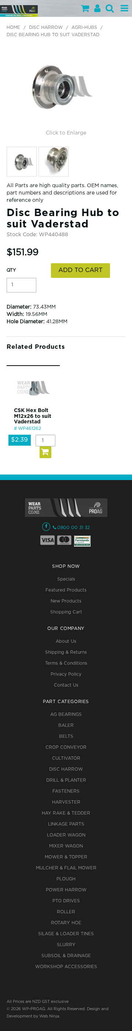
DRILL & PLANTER (66, 780)
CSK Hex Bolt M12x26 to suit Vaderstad (32, 416)
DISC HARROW (46, 28)
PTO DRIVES (66, 901)
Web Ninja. (49, 1016)
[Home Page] (19, 11)
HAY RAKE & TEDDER (66, 813)
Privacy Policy (66, 674)
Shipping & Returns (66, 652)
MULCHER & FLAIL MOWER (66, 868)
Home (13, 28)
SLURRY (66, 945)
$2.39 (19, 440)
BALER (66, 726)
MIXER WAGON (66, 846)
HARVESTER (66, 802)
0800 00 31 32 (73, 528)
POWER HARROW (66, 890)
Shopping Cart (66, 612)
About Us (66, 641)
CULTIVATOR (66, 758)
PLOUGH (66, 879)
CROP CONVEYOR (66, 747)
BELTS (66, 736)
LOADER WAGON (66, 835)
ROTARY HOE (66, 923)
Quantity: (11, 270)
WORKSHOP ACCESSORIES (66, 967)
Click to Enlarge (66, 133)
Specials (66, 579)
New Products (66, 601)
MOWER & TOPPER (66, 857)
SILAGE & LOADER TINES (66, 934)
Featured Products (66, 590)
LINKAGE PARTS (66, 824)
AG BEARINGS (66, 715)
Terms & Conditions (66, 663)
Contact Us (66, 685)
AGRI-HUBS (84, 28)
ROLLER (66, 912)
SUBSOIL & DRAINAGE (66, 956)
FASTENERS (66, 791)
